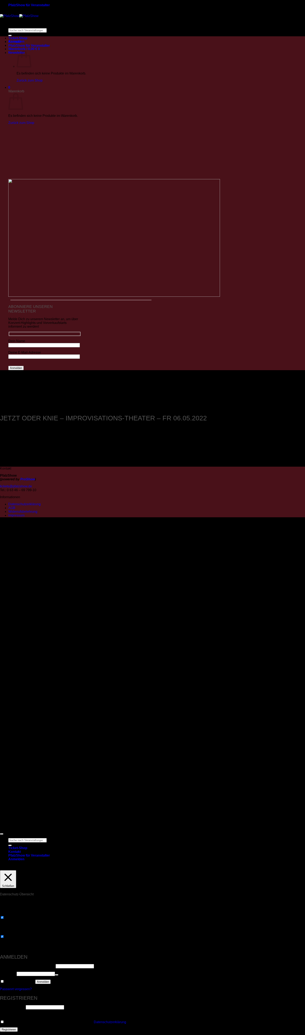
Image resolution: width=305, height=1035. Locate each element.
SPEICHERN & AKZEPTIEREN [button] (23, 948)
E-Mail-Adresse (12, 1007)
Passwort (8, 973)
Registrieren (9, 1029)
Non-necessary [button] (11, 932)
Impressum (16, 515)
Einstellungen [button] (219, 867)
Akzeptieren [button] (243, 867)
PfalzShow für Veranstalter (29, 5)
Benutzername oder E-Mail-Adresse (27, 966)
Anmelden (43, 981)
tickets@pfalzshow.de (16, 486)
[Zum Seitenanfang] (1, 834)
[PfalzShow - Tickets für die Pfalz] (19, 16)
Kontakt (14, 42)
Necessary (13, 917)
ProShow (27, 479)
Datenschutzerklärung (24, 504)
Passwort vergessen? (16, 989)
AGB (11, 508)
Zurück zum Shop (30, 80)
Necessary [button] (8, 913)
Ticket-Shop (17, 38)
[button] (24, 49)
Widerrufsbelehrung (22, 511)
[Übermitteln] (10, 35)
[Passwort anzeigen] (56, 974)
